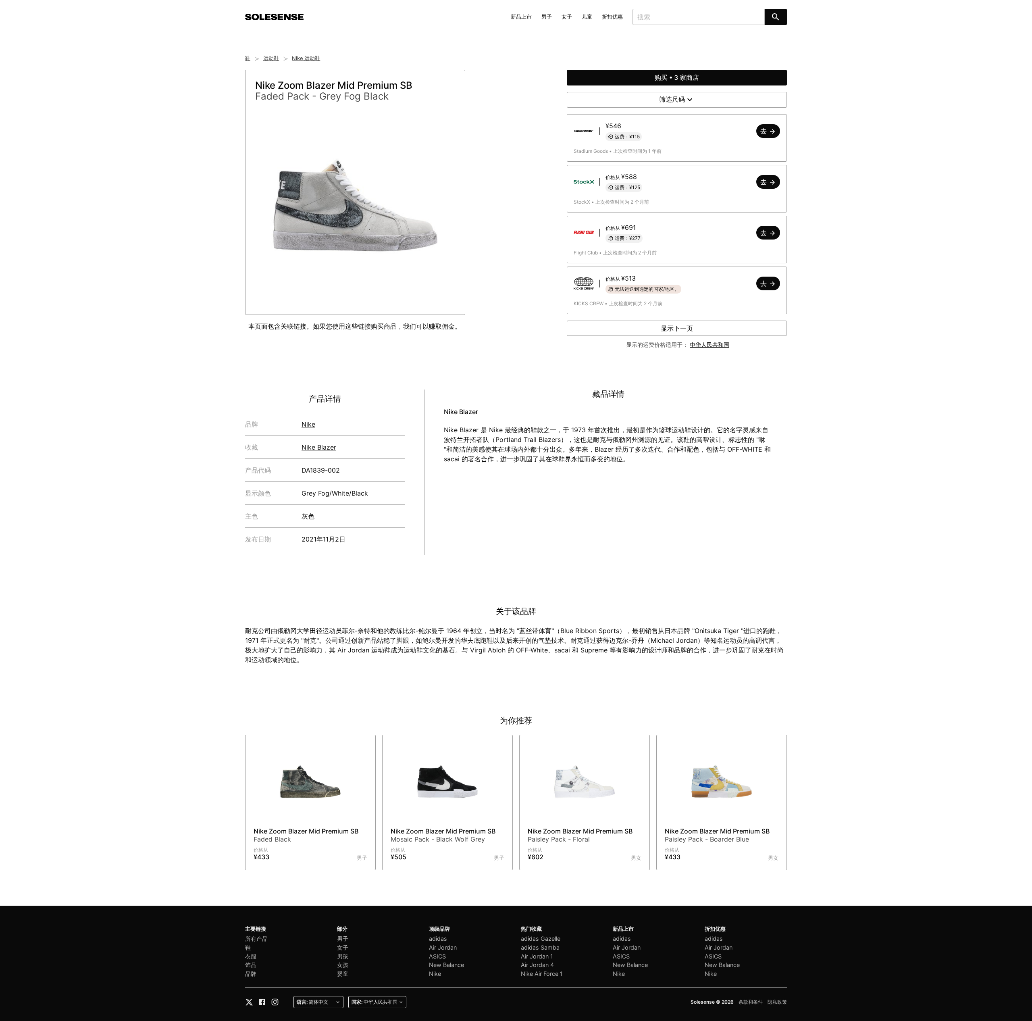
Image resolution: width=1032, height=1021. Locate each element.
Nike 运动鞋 (306, 58)
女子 (567, 17)
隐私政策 (777, 1002)
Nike (308, 424)
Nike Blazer (319, 447)
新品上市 (521, 17)
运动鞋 (271, 58)
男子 (546, 17)
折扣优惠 (612, 17)
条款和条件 (751, 1002)
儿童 (587, 17)
